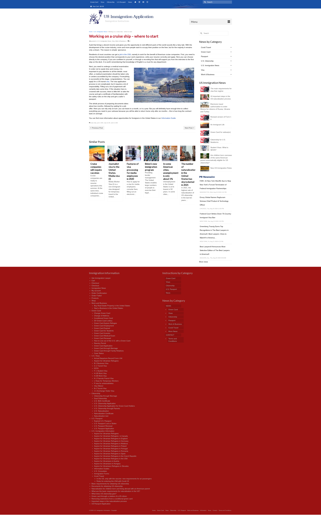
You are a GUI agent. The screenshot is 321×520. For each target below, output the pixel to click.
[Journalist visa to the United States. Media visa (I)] (97, 153)
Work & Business (120, 41)
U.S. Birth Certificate (102, 401)
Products (95, 298)
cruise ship (93, 122)
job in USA (100, 122)
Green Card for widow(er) (220, 132)
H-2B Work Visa (100, 376)
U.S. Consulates (100, 471)
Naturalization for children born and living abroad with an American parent (121, 489)
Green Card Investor (102, 333)
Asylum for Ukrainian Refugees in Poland (110, 446)
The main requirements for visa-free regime (221, 90)
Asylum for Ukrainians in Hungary (107, 464)
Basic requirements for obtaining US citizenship (110, 484)
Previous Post (97, 128)
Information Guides (101, 469)
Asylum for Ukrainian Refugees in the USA (111, 459)
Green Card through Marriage (106, 348)
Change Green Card (102, 313)
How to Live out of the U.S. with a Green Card (112, 341)
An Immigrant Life (217, 125)
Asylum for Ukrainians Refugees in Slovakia (111, 466)
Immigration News (99, 288)
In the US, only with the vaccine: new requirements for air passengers (124, 479)
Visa (113, 41)
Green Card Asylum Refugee (105, 323)
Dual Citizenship (100, 398)
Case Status (99, 353)
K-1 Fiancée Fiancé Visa (103, 378)
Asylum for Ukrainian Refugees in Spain (110, 454)
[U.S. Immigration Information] (124, 17)
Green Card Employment (104, 326)
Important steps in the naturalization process (109, 501)
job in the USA (125, 54)
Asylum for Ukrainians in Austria (106, 461)
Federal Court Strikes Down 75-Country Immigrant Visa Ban (215, 216)
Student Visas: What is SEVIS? (219, 148)
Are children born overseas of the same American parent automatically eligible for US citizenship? (216, 159)
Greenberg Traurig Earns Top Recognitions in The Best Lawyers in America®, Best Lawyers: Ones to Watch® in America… (214, 232)
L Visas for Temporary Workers (106, 381)
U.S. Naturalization (101, 411)
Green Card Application (103, 346)
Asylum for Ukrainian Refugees (106, 361)
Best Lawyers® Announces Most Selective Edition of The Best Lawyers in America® (215, 250)
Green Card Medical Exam (104, 336)
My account (96, 291)
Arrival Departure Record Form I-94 (108, 358)
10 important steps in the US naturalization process (220, 97)
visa (107, 81)
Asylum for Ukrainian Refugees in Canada (111, 436)
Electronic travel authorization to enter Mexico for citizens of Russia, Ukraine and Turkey (215, 108)
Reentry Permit (100, 343)
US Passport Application (101, 504)
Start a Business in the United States (108, 308)
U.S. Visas (96, 356)
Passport (204, 56)
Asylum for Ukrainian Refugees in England (111, 439)
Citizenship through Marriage (105, 396)
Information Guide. (168, 118)
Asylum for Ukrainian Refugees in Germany (111, 441)
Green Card (205, 52)
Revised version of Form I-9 (220, 118)
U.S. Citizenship (207, 61)
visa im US (107, 122)
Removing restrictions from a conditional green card (112, 499)
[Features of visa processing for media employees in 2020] (115, 153)
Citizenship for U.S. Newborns (218, 141)
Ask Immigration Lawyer (101, 278)
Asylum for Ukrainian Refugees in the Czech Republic (115, 456)
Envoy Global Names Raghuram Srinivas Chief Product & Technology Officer (214, 201)
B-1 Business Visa (101, 363)
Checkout (95, 283)
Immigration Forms (101, 474)
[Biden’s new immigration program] (133, 153)
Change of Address (101, 316)
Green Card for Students (104, 331)
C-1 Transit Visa (100, 366)
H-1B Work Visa (100, 373)
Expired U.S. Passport (102, 421)
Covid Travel (206, 47)
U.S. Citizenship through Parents (107, 408)
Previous (91, 179)
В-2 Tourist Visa (100, 388)
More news (203, 262)
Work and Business (99, 303)
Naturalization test (101, 416)
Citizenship (96, 393)
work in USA (114, 122)
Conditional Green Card (103, 318)
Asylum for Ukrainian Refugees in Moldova (111, 444)
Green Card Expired (102, 328)
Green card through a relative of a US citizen (109, 496)
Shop (94, 301)
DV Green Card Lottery (103, 321)
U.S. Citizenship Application (105, 403)
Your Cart (98, 6)
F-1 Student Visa (100, 371)
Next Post (188, 128)
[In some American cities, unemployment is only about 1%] (151, 153)
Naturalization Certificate (103, 413)
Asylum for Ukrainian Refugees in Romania (111, 451)
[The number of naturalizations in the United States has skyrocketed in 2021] (169, 153)
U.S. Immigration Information (103, 431)
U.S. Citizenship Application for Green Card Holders (114, 406)
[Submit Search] (205, 2)
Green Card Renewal (102, 338)
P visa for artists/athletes (103, 383)
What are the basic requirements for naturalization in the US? (116, 491)
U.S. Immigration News (104, 41)
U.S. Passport (97, 418)
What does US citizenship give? (104, 494)
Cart (93, 281)
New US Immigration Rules (221, 168)
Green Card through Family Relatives (109, 351)
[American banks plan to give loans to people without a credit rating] (187, 153)
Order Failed (97, 296)
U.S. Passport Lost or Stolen (105, 423)
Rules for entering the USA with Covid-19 (113, 481)
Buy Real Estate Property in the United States (112, 306)
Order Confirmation (99, 293)
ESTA (96, 368)
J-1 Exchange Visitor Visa (104, 391)
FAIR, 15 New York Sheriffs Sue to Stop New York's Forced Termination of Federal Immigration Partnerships (215, 184)
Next (193, 179)
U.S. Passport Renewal (103, 426)
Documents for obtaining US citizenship (107, 486)
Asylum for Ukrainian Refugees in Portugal (111, 449)
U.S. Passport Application (104, 428)
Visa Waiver (98, 386)
